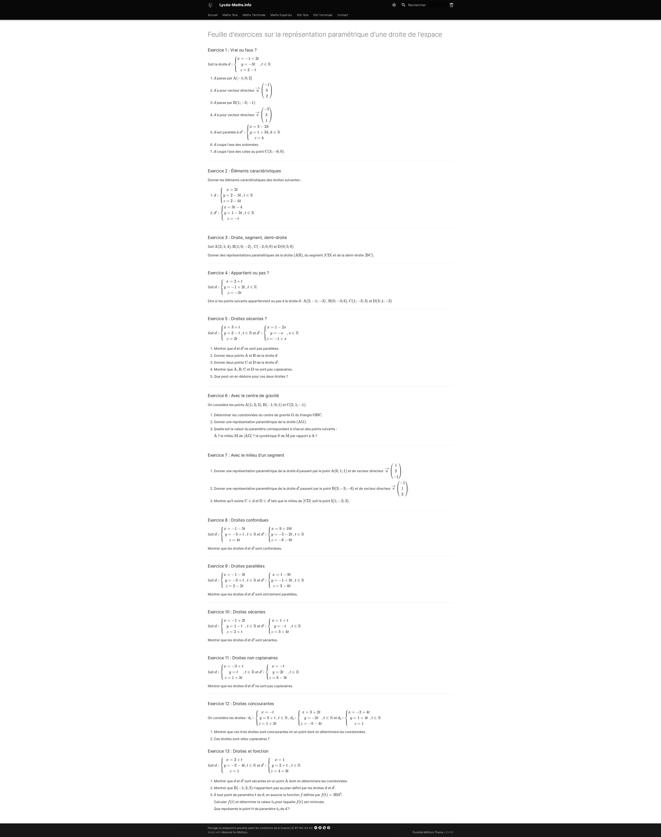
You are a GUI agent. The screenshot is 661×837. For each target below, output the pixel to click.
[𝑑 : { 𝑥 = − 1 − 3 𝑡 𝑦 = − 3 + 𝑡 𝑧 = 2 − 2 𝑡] (230, 580)
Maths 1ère (230, 15)
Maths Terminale (254, 15)
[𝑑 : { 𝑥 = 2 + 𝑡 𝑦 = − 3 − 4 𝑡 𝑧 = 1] (230, 765)
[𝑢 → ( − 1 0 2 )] (264, 90)
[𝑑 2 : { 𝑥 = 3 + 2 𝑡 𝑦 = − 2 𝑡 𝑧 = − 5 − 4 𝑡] (306, 717)
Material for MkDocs (234, 832)
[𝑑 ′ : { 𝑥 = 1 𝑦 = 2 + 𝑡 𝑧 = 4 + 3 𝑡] (275, 765)
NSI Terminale (322, 15)
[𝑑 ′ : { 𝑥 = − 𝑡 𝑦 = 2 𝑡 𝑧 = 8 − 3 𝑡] (273, 671)
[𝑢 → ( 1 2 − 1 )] (393, 470)
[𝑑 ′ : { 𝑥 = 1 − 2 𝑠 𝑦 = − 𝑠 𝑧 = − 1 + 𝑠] (271, 332)
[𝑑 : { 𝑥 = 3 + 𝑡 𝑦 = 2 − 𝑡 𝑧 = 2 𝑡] (227, 332)
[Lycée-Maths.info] (210, 5)
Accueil (213, 15)
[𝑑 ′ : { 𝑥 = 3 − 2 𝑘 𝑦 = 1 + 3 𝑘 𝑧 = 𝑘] (254, 131)
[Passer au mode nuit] (394, 5)
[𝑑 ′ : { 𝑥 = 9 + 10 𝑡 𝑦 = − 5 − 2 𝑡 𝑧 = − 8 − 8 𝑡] (276, 534)
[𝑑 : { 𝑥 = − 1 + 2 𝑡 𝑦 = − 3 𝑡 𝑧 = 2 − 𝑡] (243, 63)
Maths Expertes (281, 15)
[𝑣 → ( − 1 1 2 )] (400, 488)
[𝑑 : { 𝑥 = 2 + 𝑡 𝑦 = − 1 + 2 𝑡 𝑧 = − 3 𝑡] (230, 286)
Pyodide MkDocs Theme (428, 832)
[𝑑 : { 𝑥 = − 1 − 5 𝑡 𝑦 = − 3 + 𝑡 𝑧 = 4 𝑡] (230, 534)
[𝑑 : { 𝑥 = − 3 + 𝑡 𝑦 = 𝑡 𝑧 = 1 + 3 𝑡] (229, 671)
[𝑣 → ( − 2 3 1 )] (263, 114)
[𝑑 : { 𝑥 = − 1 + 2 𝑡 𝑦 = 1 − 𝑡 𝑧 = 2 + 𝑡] (230, 625)
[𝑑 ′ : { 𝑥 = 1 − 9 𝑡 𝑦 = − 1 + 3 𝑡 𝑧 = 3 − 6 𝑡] (276, 580)
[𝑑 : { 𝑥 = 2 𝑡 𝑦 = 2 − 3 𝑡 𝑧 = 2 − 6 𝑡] (227, 195)
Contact (342, 15)
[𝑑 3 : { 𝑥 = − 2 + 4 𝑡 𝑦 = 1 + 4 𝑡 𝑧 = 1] (354, 717)
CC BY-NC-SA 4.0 (301, 828)
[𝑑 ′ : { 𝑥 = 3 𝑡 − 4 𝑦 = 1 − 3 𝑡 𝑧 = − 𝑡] (228, 212)
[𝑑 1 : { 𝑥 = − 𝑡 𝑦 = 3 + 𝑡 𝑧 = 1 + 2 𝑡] (262, 717)
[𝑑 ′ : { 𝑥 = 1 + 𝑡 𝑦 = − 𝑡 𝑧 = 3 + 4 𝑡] (275, 625)
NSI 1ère (302, 15)
